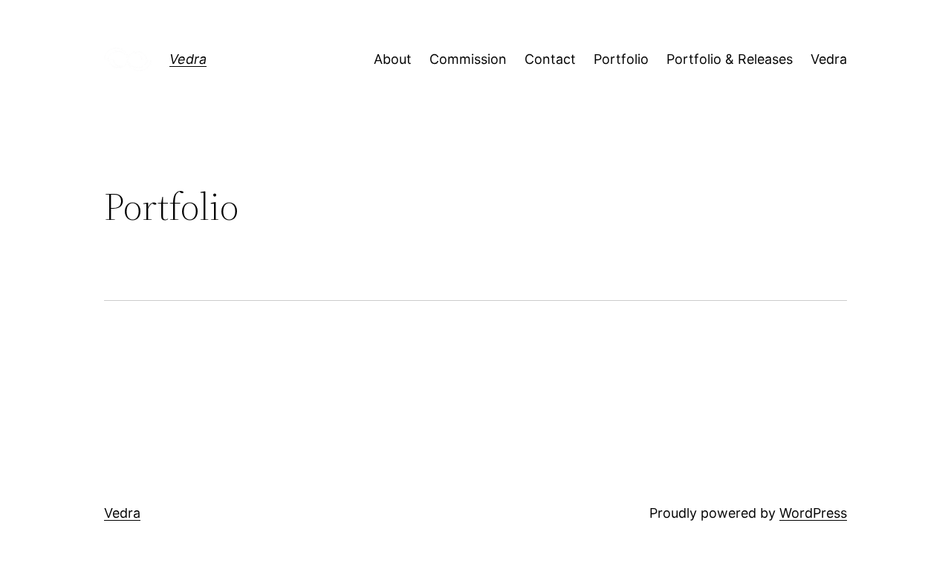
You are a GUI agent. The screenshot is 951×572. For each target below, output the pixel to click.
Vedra (188, 59)
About (393, 59)
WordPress (813, 513)
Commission (468, 59)
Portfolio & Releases (729, 59)
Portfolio (621, 59)
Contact (550, 59)
